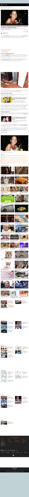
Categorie (13, 452)
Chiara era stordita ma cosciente (6, 49)
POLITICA (23, 325)
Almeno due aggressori (5, 51)
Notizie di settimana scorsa (3, 445)
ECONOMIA (23, 371)
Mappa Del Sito (8, 452)
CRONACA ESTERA (24, 346)
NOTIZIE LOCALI (24, 350)
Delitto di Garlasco (4, 132)
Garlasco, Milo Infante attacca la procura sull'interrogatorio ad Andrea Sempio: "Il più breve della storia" (14, 155)
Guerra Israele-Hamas (24, 442)
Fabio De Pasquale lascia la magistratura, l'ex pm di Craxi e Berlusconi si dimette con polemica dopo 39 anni (14, 157)
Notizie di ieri (2, 442)
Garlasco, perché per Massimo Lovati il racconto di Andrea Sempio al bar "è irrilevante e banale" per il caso (13, 163)
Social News (23, 440)
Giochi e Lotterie (17, 440)
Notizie (4, 450)
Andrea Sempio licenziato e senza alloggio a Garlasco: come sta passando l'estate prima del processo (14, 159)
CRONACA (9, 321)
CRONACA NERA (9, 300)
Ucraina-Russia (10, 441)
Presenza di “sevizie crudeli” (5, 50)
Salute (9, 440)
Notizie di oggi (3, 441)
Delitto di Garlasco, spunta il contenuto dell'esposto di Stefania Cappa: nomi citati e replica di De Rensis (14, 161)
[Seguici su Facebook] (13, 455)
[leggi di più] (27, 33)
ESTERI (8, 346)
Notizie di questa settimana (3, 444)
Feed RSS (3, 452)
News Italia (25, 452)
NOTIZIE (4, 5)
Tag (21, 452)
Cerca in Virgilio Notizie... (12, 450)
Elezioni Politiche (17, 441)
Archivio (18, 452)
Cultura (2, 440)
